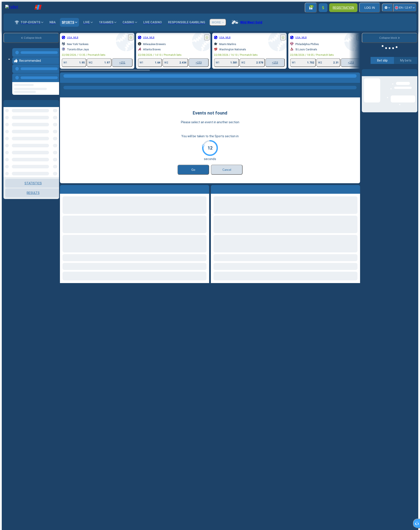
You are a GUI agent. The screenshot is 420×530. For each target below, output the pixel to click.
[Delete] (355, 188)
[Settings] (387, 8)
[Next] (224, 188)
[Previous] (54, 77)
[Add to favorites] (130, 37)
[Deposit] (323, 7)
